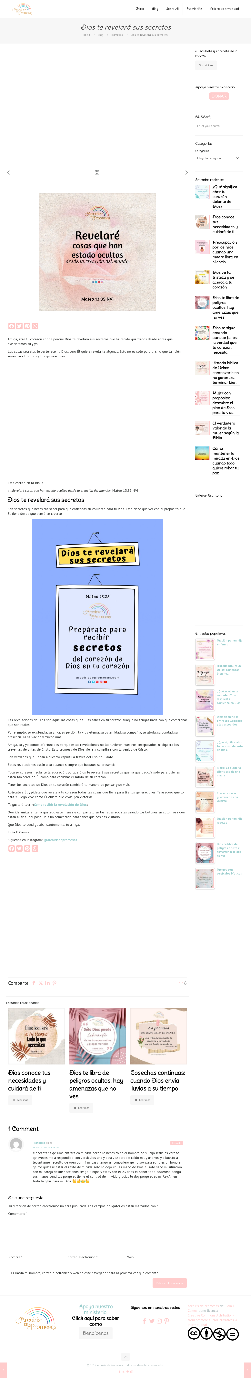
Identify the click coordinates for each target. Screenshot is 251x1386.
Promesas (117, 35)
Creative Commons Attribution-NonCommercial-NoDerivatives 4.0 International (213, 1320)
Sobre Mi (172, 9)
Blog (155, 9)
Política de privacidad (224, 9)
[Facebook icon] (119, 1372)
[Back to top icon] (125, 1357)
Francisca (39, 1143)
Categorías (202, 151)
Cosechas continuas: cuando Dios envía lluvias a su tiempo (157, 1080)
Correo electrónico (82, 1257)
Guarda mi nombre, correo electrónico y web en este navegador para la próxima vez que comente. (86, 1273)
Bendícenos (96, 1333)
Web (130, 1257)
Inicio (140, 9)
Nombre (15, 1257)
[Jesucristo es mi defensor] (3, 1370)
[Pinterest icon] (127, 1372)
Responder (177, 1143)
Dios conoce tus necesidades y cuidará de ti (29, 1080)
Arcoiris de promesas (203, 1306)
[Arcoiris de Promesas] (22, 9)
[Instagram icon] (131, 1372)
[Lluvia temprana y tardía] (247, 1370)
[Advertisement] (33, 109)
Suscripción (194, 9)
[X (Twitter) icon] (123, 1372)
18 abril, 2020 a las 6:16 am (46, 1147)
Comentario (17, 1213)
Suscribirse (206, 65)
